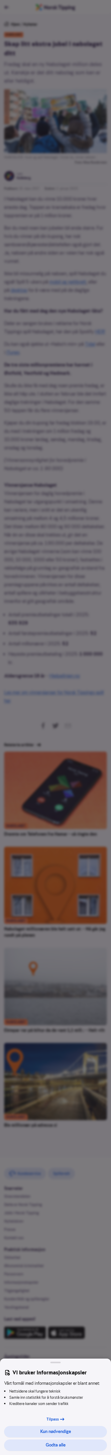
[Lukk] (55, 1362)
